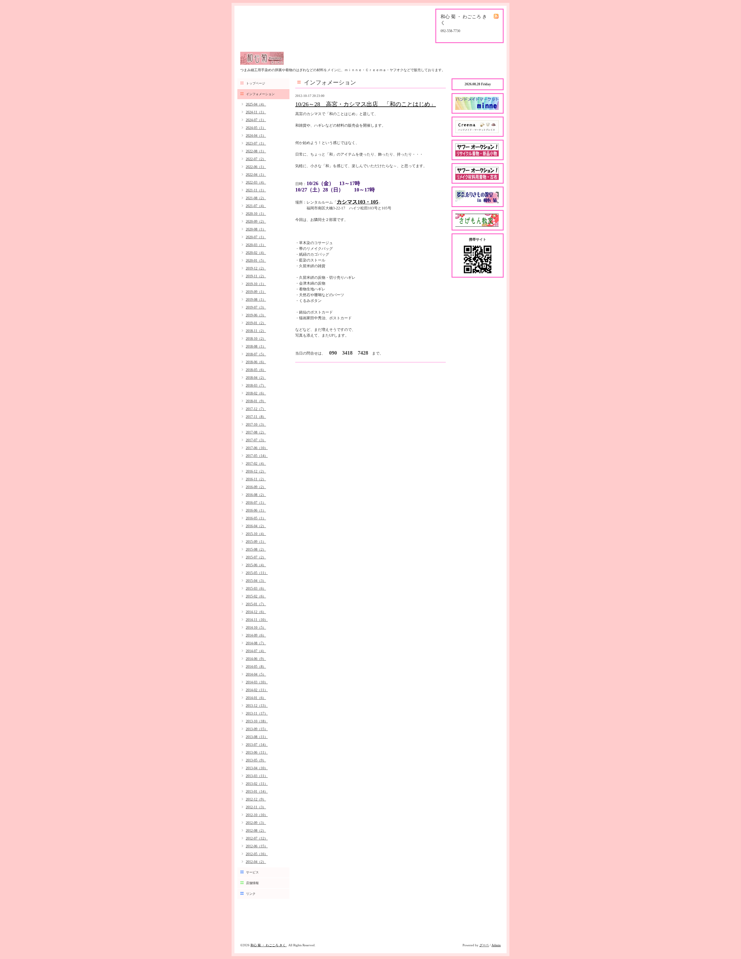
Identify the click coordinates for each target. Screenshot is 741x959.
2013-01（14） (257, 792)
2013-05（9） (256, 760)
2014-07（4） (256, 651)
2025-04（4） (256, 104)
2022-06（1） (256, 167)
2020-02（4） (256, 253)
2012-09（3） (256, 823)
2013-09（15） (257, 729)
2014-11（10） (257, 620)
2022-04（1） (256, 175)
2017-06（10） (257, 448)
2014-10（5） (256, 628)
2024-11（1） (256, 112)
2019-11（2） (256, 276)
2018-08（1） (256, 346)
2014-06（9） (256, 659)
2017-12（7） (256, 409)
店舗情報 (252, 883)
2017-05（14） (257, 456)
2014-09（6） (256, 635)
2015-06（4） (256, 565)
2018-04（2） (256, 378)
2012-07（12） (257, 838)
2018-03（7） (256, 385)
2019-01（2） (256, 323)
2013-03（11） (257, 776)
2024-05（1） (256, 128)
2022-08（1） (256, 151)
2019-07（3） (256, 307)
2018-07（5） (256, 354)
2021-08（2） (256, 198)
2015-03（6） (256, 589)
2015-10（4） (256, 534)
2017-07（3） (256, 440)
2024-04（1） (256, 136)
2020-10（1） (256, 214)
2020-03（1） (256, 245)
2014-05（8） (256, 667)
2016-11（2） (256, 479)
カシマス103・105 (357, 202)
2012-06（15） (257, 846)
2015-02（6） (256, 596)
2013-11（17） (257, 713)
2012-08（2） (256, 831)
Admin (496, 945)
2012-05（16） (257, 854)
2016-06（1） (256, 510)
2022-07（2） (256, 159)
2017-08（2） (256, 432)
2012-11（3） (256, 807)
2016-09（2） (256, 487)
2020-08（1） (256, 229)
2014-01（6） (256, 698)
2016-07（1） (256, 503)
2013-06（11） (257, 752)
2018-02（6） (256, 393)
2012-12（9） (256, 799)
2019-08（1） (256, 300)
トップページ (255, 83)
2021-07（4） (256, 206)
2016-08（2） (256, 495)
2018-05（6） (256, 370)
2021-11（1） (256, 190)
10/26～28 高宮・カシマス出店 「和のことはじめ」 (365, 104)
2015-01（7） (256, 604)
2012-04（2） (256, 862)
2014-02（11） (257, 690)
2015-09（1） (256, 542)
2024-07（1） (256, 120)
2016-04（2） (256, 526)
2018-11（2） (256, 331)
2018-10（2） (256, 339)
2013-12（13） (257, 706)
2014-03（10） (257, 682)
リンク (251, 893)
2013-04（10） (257, 768)
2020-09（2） (256, 222)
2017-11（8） (256, 417)
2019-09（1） (256, 292)
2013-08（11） (257, 737)
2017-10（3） (256, 425)
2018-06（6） (256, 362)
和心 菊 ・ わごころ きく (268, 945)
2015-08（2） (256, 549)
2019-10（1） (256, 284)
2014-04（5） (256, 674)
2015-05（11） (257, 573)
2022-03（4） (256, 182)
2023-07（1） (256, 143)
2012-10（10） (257, 815)
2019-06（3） (256, 315)
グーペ (484, 945)
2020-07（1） (256, 237)
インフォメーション (260, 94)
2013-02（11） (257, 784)
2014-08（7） (256, 643)
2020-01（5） (256, 261)
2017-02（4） (256, 464)
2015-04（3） (256, 581)
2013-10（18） (257, 721)
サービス (252, 872)
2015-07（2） (256, 557)
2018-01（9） (256, 401)
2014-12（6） (256, 612)
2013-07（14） (257, 745)
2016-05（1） (256, 518)
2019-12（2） (256, 268)
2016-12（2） (256, 471)
